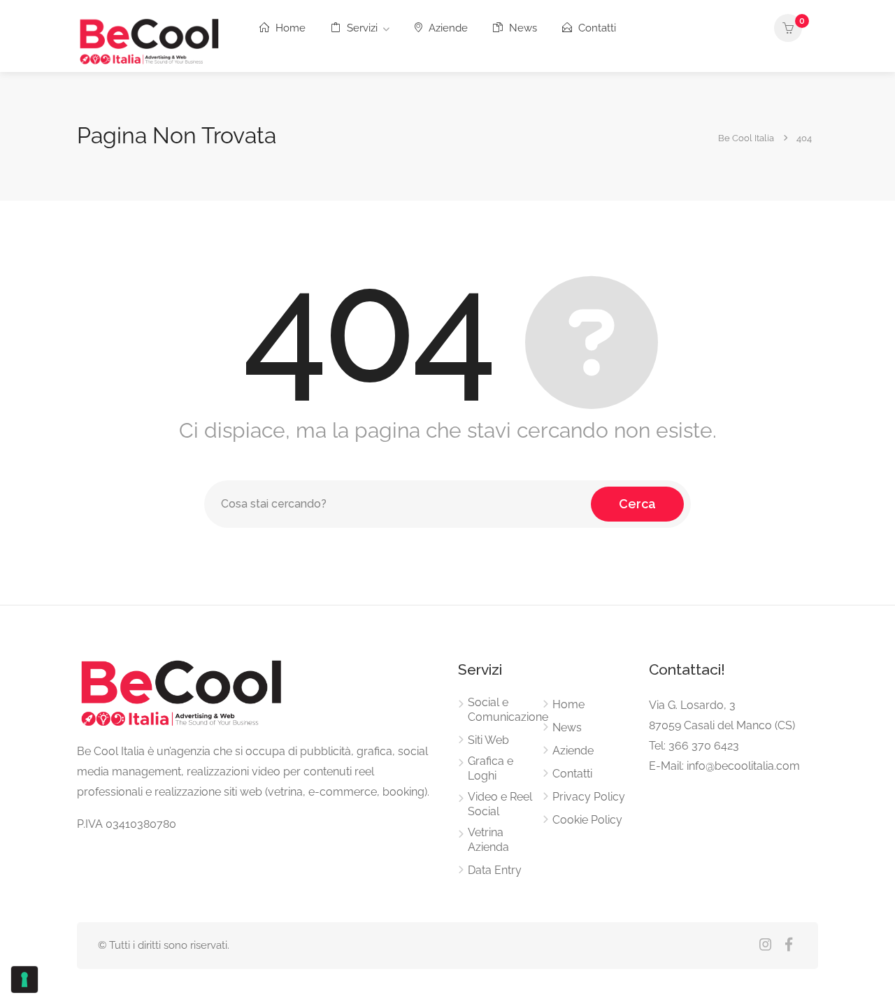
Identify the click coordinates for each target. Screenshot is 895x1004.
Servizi (361, 28)
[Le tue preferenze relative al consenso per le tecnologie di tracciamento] (24, 979)
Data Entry (495, 870)
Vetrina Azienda (488, 840)
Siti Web (488, 740)
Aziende (447, 28)
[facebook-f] (788, 945)
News (521, 28)
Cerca (637, 503)
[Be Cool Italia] (149, 39)
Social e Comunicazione (508, 710)
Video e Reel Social (500, 804)
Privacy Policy (588, 796)
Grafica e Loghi (490, 768)
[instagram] (765, 945)
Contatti (595, 28)
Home (289, 28)
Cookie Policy (587, 819)
